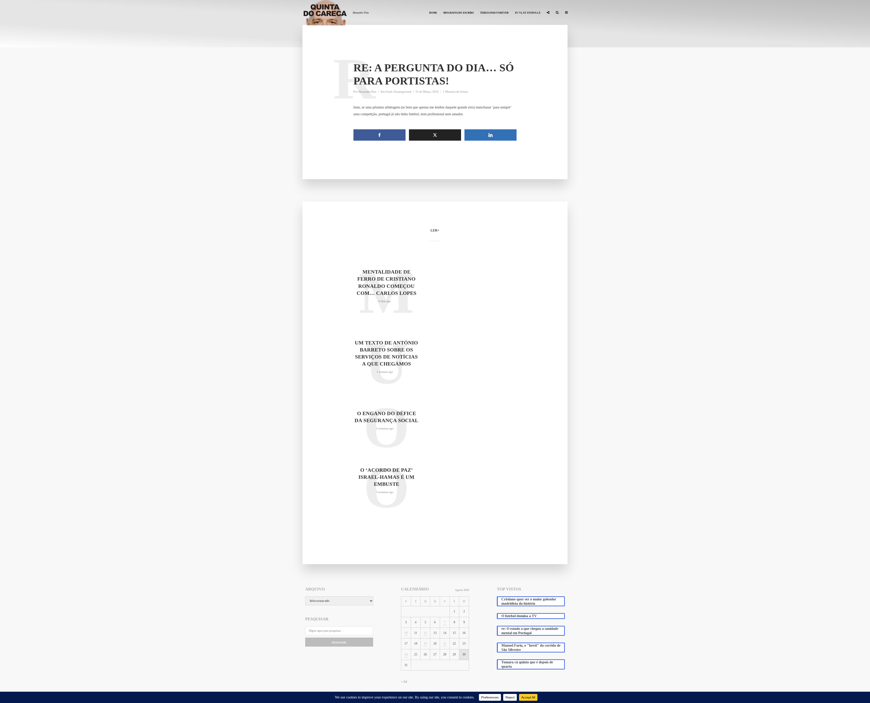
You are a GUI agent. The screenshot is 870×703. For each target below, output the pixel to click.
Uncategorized (402, 91)
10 (406, 633)
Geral (388, 91)
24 (406, 654)
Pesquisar (339, 642)
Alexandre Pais (367, 91)
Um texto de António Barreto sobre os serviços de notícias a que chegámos (386, 353)
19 (425, 643)
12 (425, 633)
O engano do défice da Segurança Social (386, 417)
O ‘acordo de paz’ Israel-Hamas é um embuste (386, 477)
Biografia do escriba (458, 12)
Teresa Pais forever (494, 12)
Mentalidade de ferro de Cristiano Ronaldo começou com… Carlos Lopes (386, 282)
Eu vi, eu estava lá (527, 12)
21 (444, 643)
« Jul (404, 681)
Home (433, 12)
